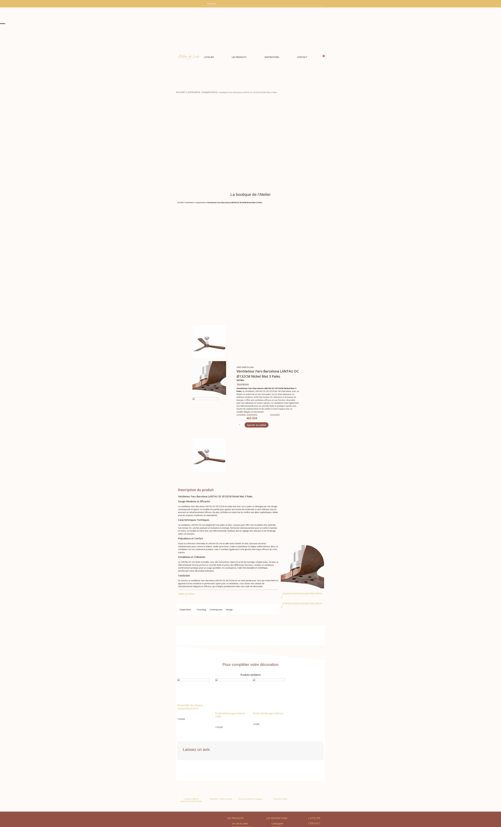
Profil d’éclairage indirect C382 (230, 715)
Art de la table (240, 823)
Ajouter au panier (256, 424)
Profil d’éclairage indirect (268, 713)
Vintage (229, 609)
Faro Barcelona (245, 367)
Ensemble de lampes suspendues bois (190, 706)
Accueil (180, 92)
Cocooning (274, 414)
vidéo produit (186, 594)
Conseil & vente (280, 799)
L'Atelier (314, 818)
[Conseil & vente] (280, 791)
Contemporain (216, 609)
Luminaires (193, 92)
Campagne (277, 823)
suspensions (210, 92)
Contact (314, 823)
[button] (239, 57)
